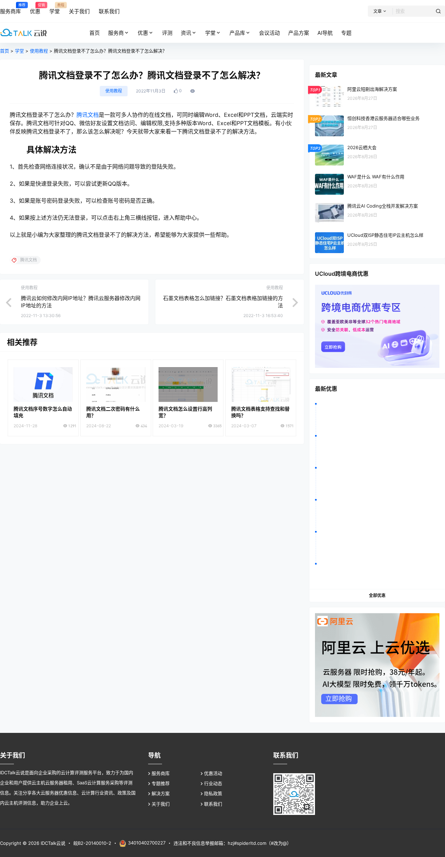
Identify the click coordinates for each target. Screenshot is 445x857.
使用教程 (39, 51)
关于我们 (161, 804)
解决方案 (161, 793)
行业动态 (213, 783)
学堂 (210, 33)
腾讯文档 (87, 114)
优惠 (143, 33)
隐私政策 (213, 793)
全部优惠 (377, 595)
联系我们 (213, 804)
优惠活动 (213, 773)
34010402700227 (146, 843)
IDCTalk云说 (52, 843)
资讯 (186, 33)
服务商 (116, 33)
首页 (4, 51)
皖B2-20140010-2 (92, 843)
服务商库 (161, 773)
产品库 (237, 33)
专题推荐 (161, 783)
